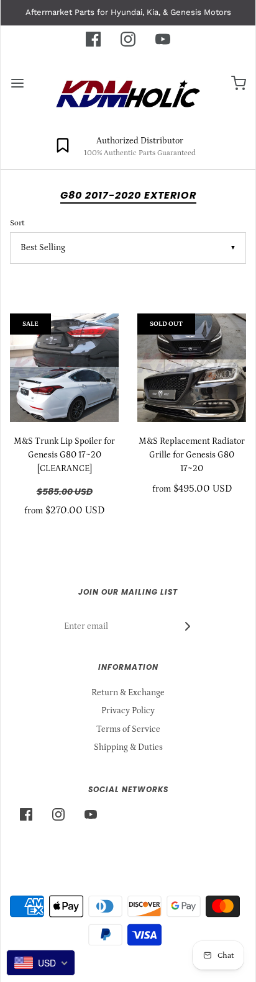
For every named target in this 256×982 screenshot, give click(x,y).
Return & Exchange (128, 693)
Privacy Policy (128, 711)
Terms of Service (128, 729)
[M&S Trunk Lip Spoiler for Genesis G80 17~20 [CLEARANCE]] (64, 367)
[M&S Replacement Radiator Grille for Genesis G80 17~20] (191, 367)
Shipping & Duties (128, 747)
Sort (17, 222)
